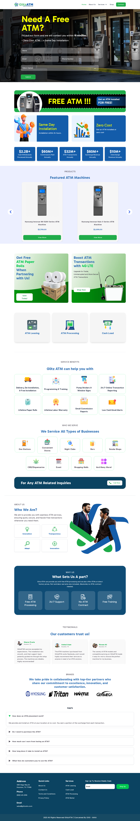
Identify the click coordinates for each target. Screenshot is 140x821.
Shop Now (81, 290)
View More (42, 237)
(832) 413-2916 (22, 795)
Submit (28, 77)
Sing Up (123, 786)
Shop (112, 4)
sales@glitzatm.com (24, 806)
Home (84, 4)
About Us (92, 4)
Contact (121, 4)
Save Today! (24, 297)
